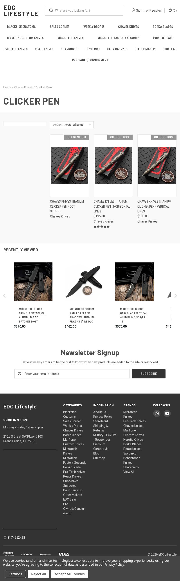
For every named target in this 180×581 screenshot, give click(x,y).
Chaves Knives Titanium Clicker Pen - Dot (67, 204)
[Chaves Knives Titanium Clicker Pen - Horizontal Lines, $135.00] (113, 165)
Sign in (140, 10)
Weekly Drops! (93, 27)
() (174, 10)
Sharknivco (69, 49)
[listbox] (79, 124)
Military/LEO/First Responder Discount (104, 439)
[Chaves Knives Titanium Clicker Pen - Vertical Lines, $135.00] (157, 165)
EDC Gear (170, 49)
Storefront (100, 421)
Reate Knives (44, 49)
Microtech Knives (71, 38)
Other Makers (146, 49)
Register (155, 10)
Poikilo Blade (163, 38)
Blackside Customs (21, 27)
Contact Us (100, 449)
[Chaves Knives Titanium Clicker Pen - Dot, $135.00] (69, 165)
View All (128, 472)
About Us (99, 412)
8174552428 (16, 538)
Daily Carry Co (117, 49)
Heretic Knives (133, 439)
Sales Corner (60, 27)
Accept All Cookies (70, 574)
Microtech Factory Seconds (118, 38)
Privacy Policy (102, 416)
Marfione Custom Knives (25, 38)
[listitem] (33, 295)
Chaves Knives (128, 27)
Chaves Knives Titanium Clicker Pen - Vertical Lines (154, 206)
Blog (96, 453)
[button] (4, 295)
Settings (15, 574)
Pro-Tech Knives (16, 49)
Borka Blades (163, 27)
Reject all (38, 574)
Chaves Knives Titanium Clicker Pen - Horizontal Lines (112, 206)
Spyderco (93, 49)
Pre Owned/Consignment (90, 60)
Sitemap (99, 458)
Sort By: (57, 124)
